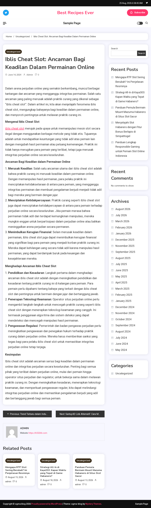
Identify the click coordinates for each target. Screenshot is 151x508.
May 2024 (121, 349)
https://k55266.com (37, 433)
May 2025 (121, 276)
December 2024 (124, 307)
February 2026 (123, 227)
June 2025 (121, 270)
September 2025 (125, 251)
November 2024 (124, 313)
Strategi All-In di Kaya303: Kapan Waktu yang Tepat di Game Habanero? (53, 472)
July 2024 (121, 337)
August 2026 (122, 209)
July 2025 (121, 264)
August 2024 (122, 331)
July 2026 (121, 215)
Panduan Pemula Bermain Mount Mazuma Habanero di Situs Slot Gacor (88, 472)
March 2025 (122, 288)
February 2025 (123, 294)
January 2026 (123, 233)
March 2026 (122, 221)
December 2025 (124, 239)
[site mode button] (140, 23)
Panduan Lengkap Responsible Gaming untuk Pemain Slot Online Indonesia (130, 149)
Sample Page (72, 23)
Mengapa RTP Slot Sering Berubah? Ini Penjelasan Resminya (17, 470)
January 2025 (123, 300)
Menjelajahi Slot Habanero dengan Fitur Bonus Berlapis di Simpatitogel (128, 129)
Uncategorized (13, 52)
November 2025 (124, 245)
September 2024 (125, 325)
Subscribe (139, 12)
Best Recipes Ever (75, 13)
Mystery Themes (93, 504)
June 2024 (121, 343)
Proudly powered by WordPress (47, 504)
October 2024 (123, 319)
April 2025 (121, 282)
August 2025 (122, 258)
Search (114, 48)
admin (30, 75)
